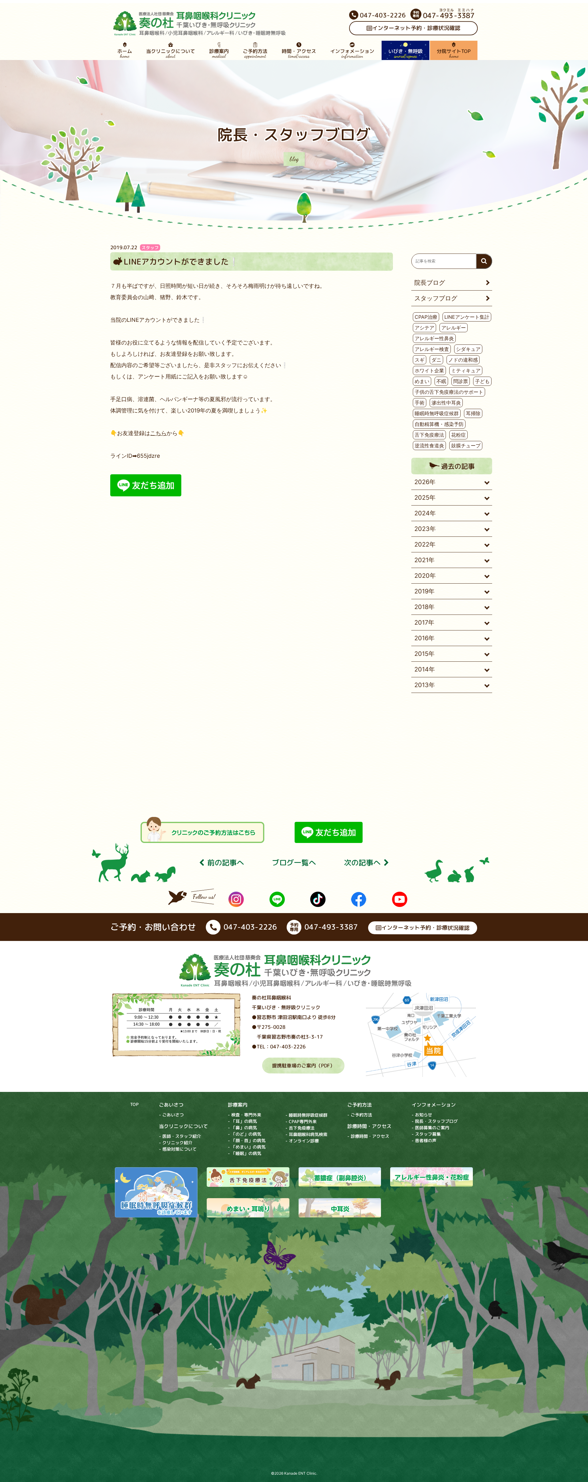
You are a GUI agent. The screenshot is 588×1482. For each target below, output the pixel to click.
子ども (482, 381)
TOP (134, 1104)
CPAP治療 (426, 317)
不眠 (441, 381)
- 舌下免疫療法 (300, 1128)
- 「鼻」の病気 (242, 1127)
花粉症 (458, 435)
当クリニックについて (170, 53)
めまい (422, 381)
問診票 (460, 381)
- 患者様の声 (424, 1141)
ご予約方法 (255, 53)
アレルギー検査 (432, 349)
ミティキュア (466, 370)
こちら (158, 433)
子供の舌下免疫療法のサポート (449, 392)
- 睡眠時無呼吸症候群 (306, 1115)
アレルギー (453, 328)
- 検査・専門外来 (244, 1115)
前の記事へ (225, 862)
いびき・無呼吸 (405, 53)
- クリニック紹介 (175, 1142)
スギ (419, 360)
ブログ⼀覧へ (294, 862)
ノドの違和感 (463, 360)
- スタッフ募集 (426, 1134)
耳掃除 (473, 413)
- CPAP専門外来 (301, 1121)
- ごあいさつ (171, 1115)
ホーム (124, 53)
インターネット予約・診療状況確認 (416, 28)
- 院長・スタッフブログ (435, 1121)
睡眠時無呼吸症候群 (437, 413)
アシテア (424, 328)
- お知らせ (422, 1115)
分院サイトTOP (454, 53)
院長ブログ (429, 282)
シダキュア (468, 349)
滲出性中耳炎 (446, 403)
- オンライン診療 (302, 1141)
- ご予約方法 (359, 1115)
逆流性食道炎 (429, 445)
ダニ (436, 360)
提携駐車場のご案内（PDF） (303, 1065)
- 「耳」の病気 (242, 1121)
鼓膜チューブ (466, 445)
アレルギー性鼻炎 (434, 338)
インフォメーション (352, 53)
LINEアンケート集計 (466, 317)
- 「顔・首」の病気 (247, 1140)
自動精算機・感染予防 (439, 424)
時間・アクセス (299, 53)
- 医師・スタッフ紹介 (180, 1136)
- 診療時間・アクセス (368, 1136)
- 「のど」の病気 (244, 1134)
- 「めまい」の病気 (247, 1147)
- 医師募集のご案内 (430, 1128)
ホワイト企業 (429, 370)
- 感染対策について (178, 1149)
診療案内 (219, 53)
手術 (419, 403)
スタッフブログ (435, 298)
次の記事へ (362, 862)
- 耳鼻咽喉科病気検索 (306, 1134)
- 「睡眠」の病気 (244, 1153)
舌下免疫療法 (429, 435)
